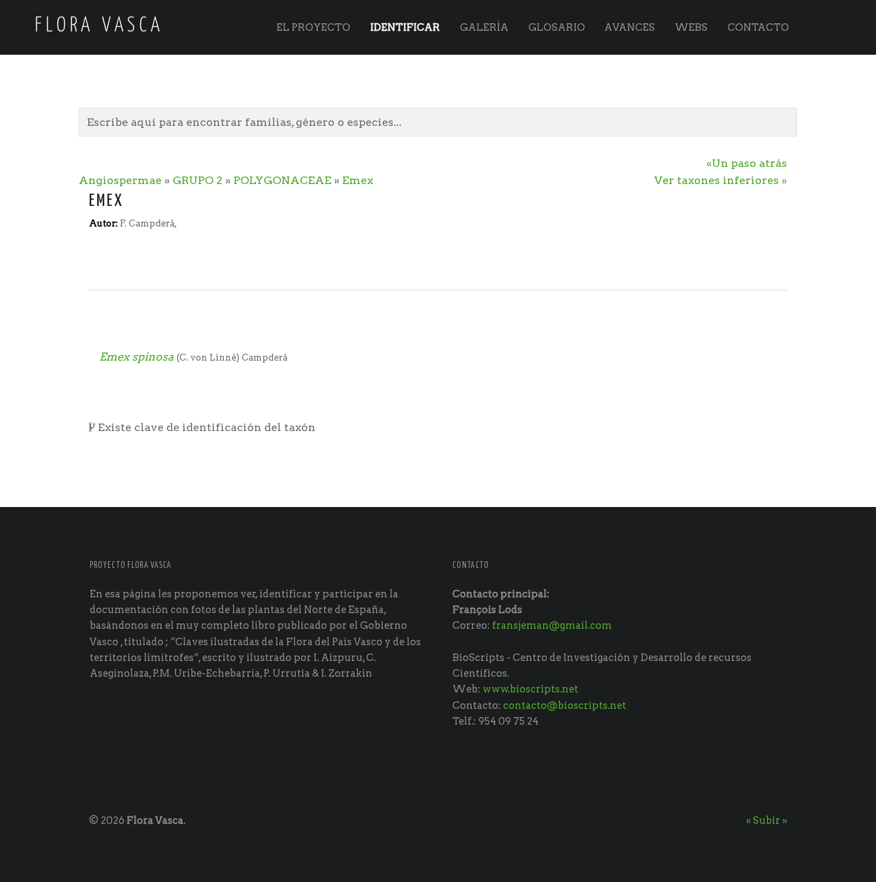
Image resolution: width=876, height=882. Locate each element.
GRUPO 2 (197, 180)
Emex (357, 180)
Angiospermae (120, 180)
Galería (484, 27)
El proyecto (313, 27)
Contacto (758, 27)
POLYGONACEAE (282, 180)
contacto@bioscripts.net (564, 705)
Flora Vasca (155, 820)
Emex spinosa (136, 356)
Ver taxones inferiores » (720, 180)
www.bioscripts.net (530, 689)
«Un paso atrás (746, 163)
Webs (691, 27)
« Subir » (766, 820)
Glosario (556, 27)
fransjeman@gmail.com (552, 625)
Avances (629, 27)
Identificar (405, 27)
